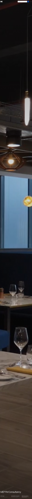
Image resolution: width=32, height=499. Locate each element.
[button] (31, 1)
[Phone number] (29, 1)
